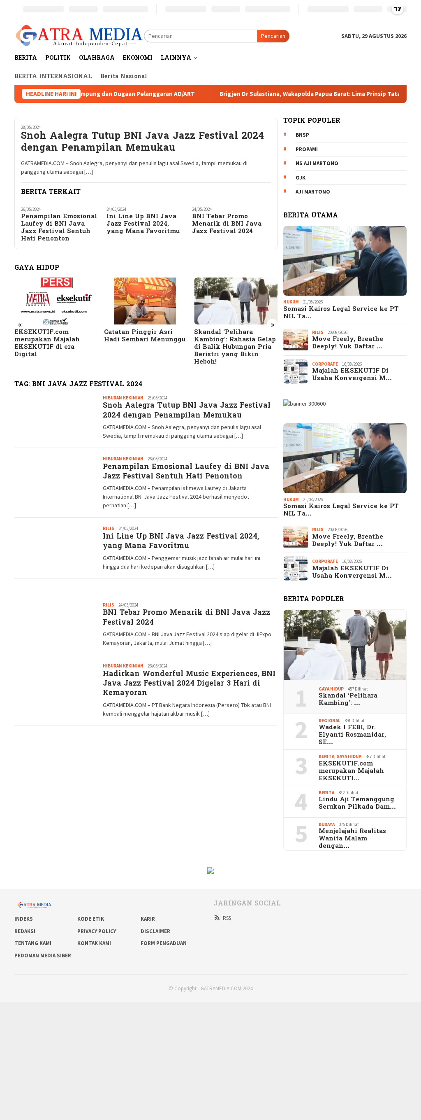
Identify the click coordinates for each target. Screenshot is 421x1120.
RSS (227, 918)
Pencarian (273, 36)
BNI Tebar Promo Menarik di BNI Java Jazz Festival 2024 (226, 224)
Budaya (327, 824)
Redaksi (24, 931)
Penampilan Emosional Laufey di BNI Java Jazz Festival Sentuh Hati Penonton (59, 228)
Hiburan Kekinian (123, 398)
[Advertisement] (210, 1060)
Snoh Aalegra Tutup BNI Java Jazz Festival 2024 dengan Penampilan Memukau (142, 143)
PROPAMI (307, 149)
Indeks (23, 918)
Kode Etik (90, 918)
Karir (148, 918)
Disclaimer (155, 931)
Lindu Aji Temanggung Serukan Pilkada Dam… (357, 803)
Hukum (291, 302)
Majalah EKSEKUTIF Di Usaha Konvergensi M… (352, 374)
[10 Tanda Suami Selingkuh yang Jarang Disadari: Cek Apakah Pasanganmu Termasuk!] (236, 301)
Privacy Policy (96, 931)
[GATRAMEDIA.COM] (79, 35)
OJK (300, 177)
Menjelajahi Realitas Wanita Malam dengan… (352, 839)
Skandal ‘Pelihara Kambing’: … (348, 699)
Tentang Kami (32, 943)
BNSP (302, 134)
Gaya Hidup (331, 689)
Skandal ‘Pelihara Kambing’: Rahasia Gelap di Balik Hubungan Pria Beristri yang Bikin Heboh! (145, 347)
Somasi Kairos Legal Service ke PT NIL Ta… (341, 313)
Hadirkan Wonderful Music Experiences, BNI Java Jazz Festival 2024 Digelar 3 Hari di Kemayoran (189, 684)
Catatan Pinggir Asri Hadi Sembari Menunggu (55, 336)
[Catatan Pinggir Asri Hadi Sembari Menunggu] (56, 301)
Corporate (325, 364)
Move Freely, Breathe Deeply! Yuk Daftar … (347, 343)
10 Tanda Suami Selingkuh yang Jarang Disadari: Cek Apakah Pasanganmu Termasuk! (233, 343)
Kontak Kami (94, 943)
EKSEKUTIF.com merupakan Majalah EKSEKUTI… (351, 771)
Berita (326, 756)
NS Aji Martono (317, 163)
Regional (329, 720)
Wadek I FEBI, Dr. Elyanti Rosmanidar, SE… (352, 735)
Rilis (108, 528)
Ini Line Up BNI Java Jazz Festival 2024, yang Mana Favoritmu (143, 224)
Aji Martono (313, 191)
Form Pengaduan (164, 943)
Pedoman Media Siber (42, 955)
